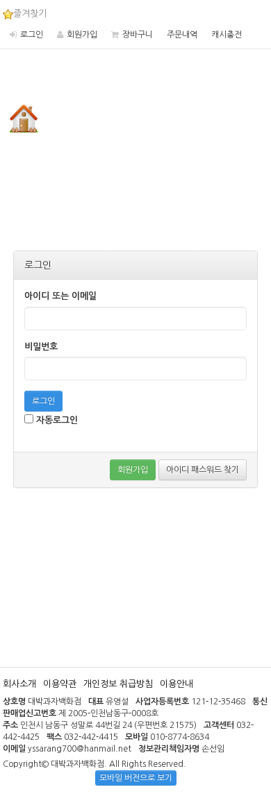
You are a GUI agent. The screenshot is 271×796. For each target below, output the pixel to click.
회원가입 (82, 35)
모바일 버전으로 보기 (135, 778)
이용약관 (59, 683)
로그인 (31, 35)
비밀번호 (41, 346)
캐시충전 (226, 35)
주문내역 (182, 35)
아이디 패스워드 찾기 (202, 470)
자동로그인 (55, 420)
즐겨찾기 (30, 13)
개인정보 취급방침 (118, 683)
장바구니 (137, 35)
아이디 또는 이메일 (60, 295)
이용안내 (176, 683)
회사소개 (19, 683)
